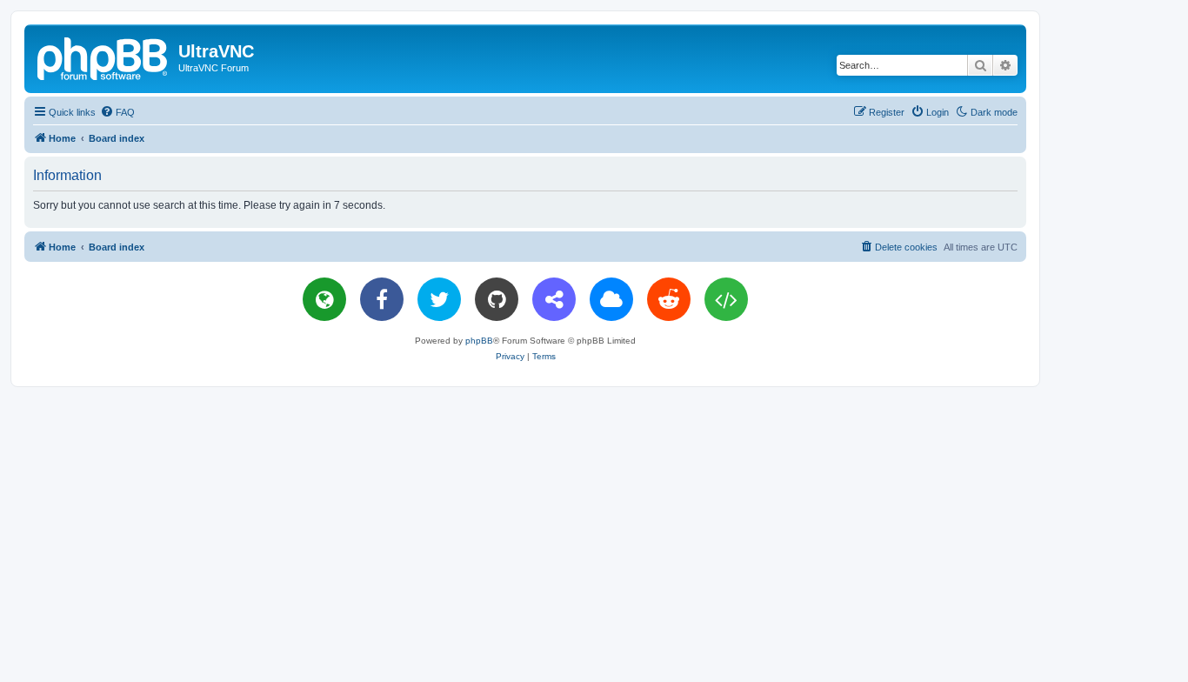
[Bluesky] (611, 299)
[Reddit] (669, 299)
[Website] (324, 299)
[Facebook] (382, 299)
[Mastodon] (554, 299)
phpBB (479, 340)
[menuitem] (117, 112)
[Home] (103, 56)
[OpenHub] (726, 299)
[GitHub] (496, 299)
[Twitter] (439, 299)
